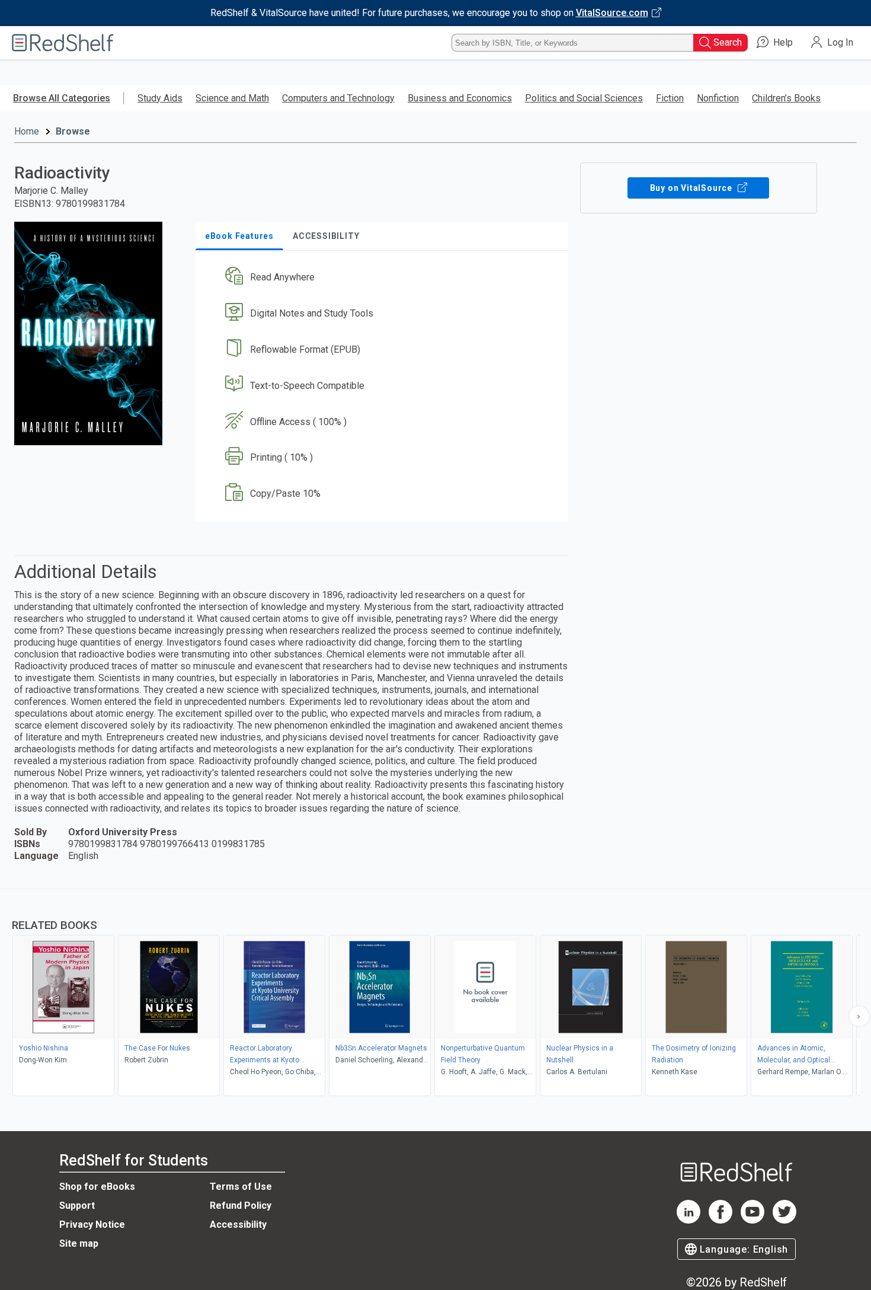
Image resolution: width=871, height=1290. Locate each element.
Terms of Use (241, 1186)
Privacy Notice (92, 1224)
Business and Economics (460, 98)
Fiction (670, 98)
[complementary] (435, 993)
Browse (73, 131)
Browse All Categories (61, 98)
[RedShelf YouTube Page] (752, 1220)
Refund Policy (240, 1205)
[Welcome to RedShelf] (63, 43)
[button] (384, 278)
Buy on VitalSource (692, 188)
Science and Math (232, 98)
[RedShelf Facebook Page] (720, 1220)
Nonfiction (718, 98)
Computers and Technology (338, 98)
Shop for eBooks (97, 1186)
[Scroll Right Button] (859, 1016)
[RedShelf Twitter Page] (784, 1220)
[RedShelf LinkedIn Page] (688, 1220)
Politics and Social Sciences (584, 98)
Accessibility (238, 1224)
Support (77, 1205)
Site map (78, 1243)
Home (26, 131)
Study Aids (159, 98)
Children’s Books (786, 98)
